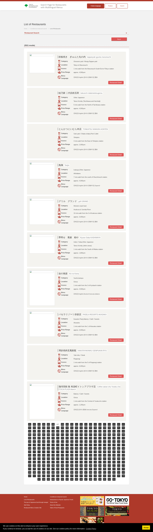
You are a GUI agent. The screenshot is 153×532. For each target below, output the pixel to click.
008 (62, 424)
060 (109, 431)
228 (109, 459)
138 (81, 445)
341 (58, 479)
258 (53, 465)
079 (100, 434)
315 (123, 472)
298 (43, 472)
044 (34, 431)
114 (67, 441)
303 (67, 472)
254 (34, 465)
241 (72, 462)
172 (43, 452)
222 (81, 459)
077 (90, 434)
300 (53, 472)
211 (30, 459)
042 (123, 428)
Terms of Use (53, 502)
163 (100, 448)
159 (81, 448)
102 (109, 438)
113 (62, 441)
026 (48, 428)
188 (118, 452)
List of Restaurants (29, 499)
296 (34, 472)
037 (100, 428)
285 (81, 469)
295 (29, 472)
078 (95, 434)
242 (76, 462)
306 (81, 472)
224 (90, 459)
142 (100, 445)
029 (62, 428)
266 (90, 465)
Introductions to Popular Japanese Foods (61, 499)
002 (34, 424)
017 (104, 424)
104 (118, 438)
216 (53, 459)
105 (123, 438)
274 (29, 469)
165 (109, 448)
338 (43, 479)
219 (67, 459)
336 (123, 476)
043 (29, 431)
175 (58, 452)
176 (62, 452)
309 (95, 472)
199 (72, 455)
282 (67, 469)
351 (104, 479)
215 (48, 459)
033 (81, 428)
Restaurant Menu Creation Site (32, 507)
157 (72, 448)
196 (58, 455)
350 (100, 479)
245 (90, 462)
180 (81, 452)
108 (39, 441)
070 (58, 434)
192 (39, 455)
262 (72, 465)
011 (76, 424)
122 (104, 441)
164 (104, 448)
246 (95, 462)
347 (86, 479)
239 (62, 462)
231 (123, 459)
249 (109, 462)
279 (53, 469)
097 (86, 438)
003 (39, 424)
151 (43, 448)
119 (90, 441)
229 (114, 459)
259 (58, 465)
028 (58, 428)
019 (114, 424)
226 (100, 459)
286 (86, 469)
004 (43, 424)
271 (114, 465)
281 (62, 469)
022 (29, 428)
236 (48, 462)
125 (118, 441)
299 (48, 472)
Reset (119, 39)
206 (104, 455)
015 (95, 424)
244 (86, 462)
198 (67, 455)
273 (123, 465)
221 (76, 459)
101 (104, 438)
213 (39, 459)
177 (67, 452)
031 (72, 428)
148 (29, 448)
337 (39, 479)
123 (109, 441)
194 (48, 455)
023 (34, 428)
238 (58, 462)
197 (62, 455)
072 (67, 434)
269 (104, 465)
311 (104, 472)
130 (43, 445)
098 (90, 438)
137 (76, 445)
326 (76, 476)
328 (86, 476)
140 (90, 445)
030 (67, 428)
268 (100, 465)
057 (95, 431)
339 (48, 479)
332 (104, 476)
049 (58, 431)
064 (29, 434)
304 (72, 472)
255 (39, 465)
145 (114, 445)
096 (81, 438)
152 (48, 448)
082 (114, 434)
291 (109, 469)
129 (39, 445)
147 (123, 445)
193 (43, 455)
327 (81, 476)
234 (39, 462)
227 (104, 459)
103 (114, 438)
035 (90, 428)
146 (118, 445)
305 (76, 472)
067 (43, 434)
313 (114, 472)
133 (58, 445)
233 (34, 462)
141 (95, 445)
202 (86, 455)
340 (53, 479)
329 (90, 476)
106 (29, 441)
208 (114, 455)
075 (81, 434)
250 (114, 462)
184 (100, 452)
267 (95, 465)
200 (76, 455)
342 (62, 479)
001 (29, 424)
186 (109, 452)
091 (58, 438)
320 (48, 476)
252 (123, 462)
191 (34, 455)
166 (114, 448)
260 (62, 465)
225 (95, 459)
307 (86, 472)
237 (53, 462)
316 (29, 476)
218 (62, 459)
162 (95, 448)
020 (118, 424)
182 (90, 452)
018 (109, 424)
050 (62, 431)
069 (53, 434)
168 (123, 448)
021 (123, 424)
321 (53, 476)
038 (104, 428)
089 (48, 438)
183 (95, 452)
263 (76, 465)
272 (118, 465)
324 (67, 476)
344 (72, 479)
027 (53, 428)
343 (67, 479)
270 (109, 465)
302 (62, 472)
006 (53, 424)
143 (104, 445)
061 (114, 431)
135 (67, 445)
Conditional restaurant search (38, 28)
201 (81, 455)
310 (100, 472)
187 (114, 452)
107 (34, 441)
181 (86, 452)
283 (72, 469)
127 (29, 445)
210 (123, 455)
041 (118, 428)
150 (39, 448)
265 (86, 465)
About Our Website (55, 505)
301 (58, 472)
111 (53, 441)
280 (58, 469)
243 (81, 462)
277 (43, 469)
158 (76, 448)
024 (39, 428)
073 (72, 434)
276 (39, 469)
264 (81, 465)
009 (67, 424)
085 (29, 438)
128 (34, 445)
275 (34, 469)
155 (62, 448)
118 (86, 441)
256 (43, 465)
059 (104, 431)
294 (123, 469)
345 (76, 479)
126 (123, 441)
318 (39, 476)
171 (39, 452)
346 (81, 479)
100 (100, 438)
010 (72, 424)
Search (122, 6)
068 (48, 434)
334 (114, 476)
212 (34, 459)
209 (118, 455)
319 (43, 476)
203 (90, 455)
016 (100, 424)
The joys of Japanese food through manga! (36, 502)
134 (62, 445)
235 (43, 462)
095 (76, 438)
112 (58, 441)
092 (62, 438)
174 (53, 452)
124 (114, 441)
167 (118, 448)
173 (48, 452)
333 (109, 476)
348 (90, 479)
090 (53, 438)
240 (67, 462)
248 (104, 462)
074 (76, 434)
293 (118, 469)
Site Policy (27, 505)
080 (104, 434)
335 (118, 476)
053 (76, 431)
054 (81, 431)
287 (90, 469)
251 (118, 462)
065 (34, 434)
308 (90, 472)
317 (34, 476)
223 (86, 459)
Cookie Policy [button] (91, 529)
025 (43, 428)
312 (109, 472)
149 (34, 448)
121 (100, 441)
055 (86, 431)
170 (34, 452)
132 (53, 445)
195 (53, 455)
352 (109, 479)
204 (95, 455)
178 (72, 452)
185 (104, 452)
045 (39, 431)
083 (118, 434)
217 (58, 459)
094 (72, 438)
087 (39, 438)
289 (100, 469)
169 (29, 452)
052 (72, 431)
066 (39, 434)
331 (100, 476)
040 (114, 428)
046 (43, 431)
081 (109, 434)
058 (100, 431)
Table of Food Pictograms (57, 507)
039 (109, 428)
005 (48, 424)
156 (67, 448)
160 (86, 448)
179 (76, 452)
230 (118, 459)
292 (114, 469)
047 (48, 431)
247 (100, 462)
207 (109, 455)
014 (90, 424)
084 (123, 434)
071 (62, 434)
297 (39, 472)
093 (67, 438)
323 (62, 476)
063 (123, 431)
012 (81, 424)
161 (90, 448)
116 (76, 441)
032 (76, 428)
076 (86, 434)
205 (100, 455)
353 (114, 479)
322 (58, 476)
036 (95, 428)
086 (34, 438)
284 (76, 469)
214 (43, 459)
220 (72, 459)
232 (29, 462)
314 (118, 472)
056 (90, 431)
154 (58, 448)
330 (95, 476)
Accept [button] (146, 527)
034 (86, 428)
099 (95, 438)
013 (86, 424)
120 (95, 441)
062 (118, 431)
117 (81, 441)
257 (48, 465)
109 (43, 441)
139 (86, 445)
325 (72, 476)
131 (48, 445)
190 (29, 455)
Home (25, 28)
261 (67, 465)
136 (72, 445)
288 (95, 469)
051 (67, 431)
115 (72, 441)
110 (48, 441)
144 (109, 445)
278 (48, 469)
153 (53, 448)
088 (43, 438)
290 (104, 469)
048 (53, 431)
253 (29, 465)
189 (123, 452)
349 (95, 479)
